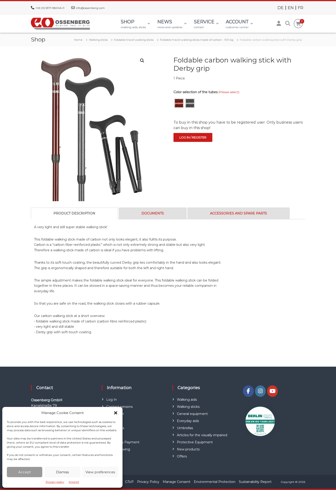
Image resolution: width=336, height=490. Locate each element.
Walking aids (187, 400)
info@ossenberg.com (90, 8)
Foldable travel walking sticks (134, 39)
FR (300, 7)
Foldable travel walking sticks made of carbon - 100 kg (196, 39)
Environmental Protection (214, 482)
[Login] (278, 23)
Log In (111, 400)
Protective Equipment (195, 442)
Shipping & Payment (122, 442)
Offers (182, 456)
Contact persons (119, 407)
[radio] (179, 103)
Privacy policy (55, 482)
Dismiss (62, 472)
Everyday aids (188, 421)
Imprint (74, 482)
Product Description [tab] (74, 213)
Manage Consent (176, 482)
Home (78, 39)
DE (280, 7)
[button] (115, 413)
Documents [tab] (152, 213)
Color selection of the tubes (206, 92)
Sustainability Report (255, 482)
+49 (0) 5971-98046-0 (49, 8)
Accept (24, 472)
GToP (129, 482)
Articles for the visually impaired (202, 435)
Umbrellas (185, 428)
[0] (298, 24)
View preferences (100, 472)
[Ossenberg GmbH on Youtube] (272, 391)
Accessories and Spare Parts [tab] (238, 213)
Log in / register (192, 137)
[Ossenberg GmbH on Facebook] (248, 391)
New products (188, 449)
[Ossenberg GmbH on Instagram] (260, 391)
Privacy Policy (148, 482)
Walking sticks (98, 39)
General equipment (192, 414)
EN (291, 7)
